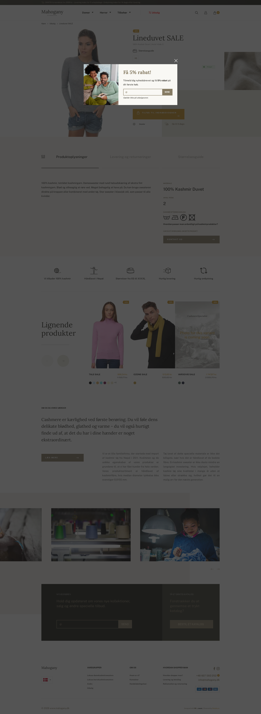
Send (167, 92)
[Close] (175, 60)
